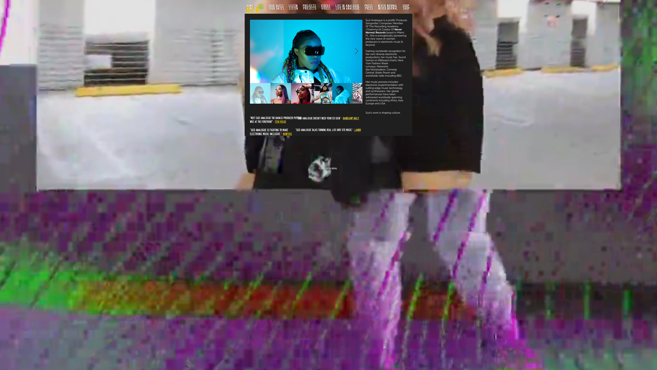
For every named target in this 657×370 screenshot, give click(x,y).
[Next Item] (356, 51)
